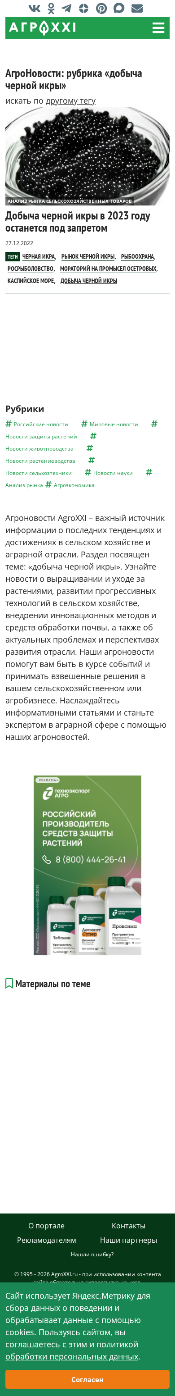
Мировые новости (114, 424)
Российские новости (41, 424)
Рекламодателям (46, 1240)
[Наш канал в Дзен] (86, 8)
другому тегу (71, 100)
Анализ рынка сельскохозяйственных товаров (70, 201)
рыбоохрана (137, 256)
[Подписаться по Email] (139, 8)
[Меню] (158, 27)
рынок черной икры (87, 256)
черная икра (38, 256)
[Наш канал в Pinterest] (103, 8)
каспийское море (31, 281)
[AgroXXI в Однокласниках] (53, 8)
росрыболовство (30, 269)
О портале (46, 1226)
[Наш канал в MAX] (121, 8)
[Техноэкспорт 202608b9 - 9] (87, 865)
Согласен (87, 1379)
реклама (47, 780)
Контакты (128, 1226)
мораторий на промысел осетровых (108, 269)
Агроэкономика (74, 485)
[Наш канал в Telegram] (68, 8)
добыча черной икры (89, 281)
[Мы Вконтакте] (36, 8)
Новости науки (113, 473)
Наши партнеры (128, 1240)
